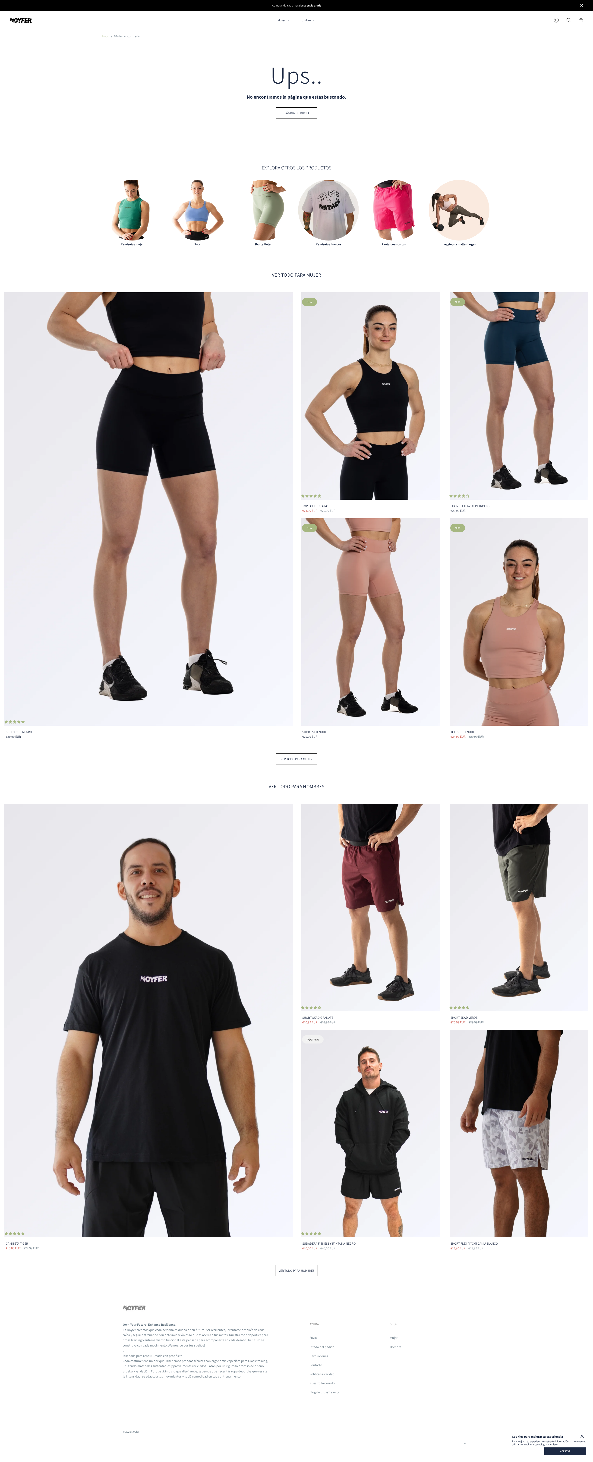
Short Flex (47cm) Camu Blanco (474, 1243)
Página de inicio (296, 113)
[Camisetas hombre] (328, 210)
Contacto (315, 1365)
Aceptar (565, 1451)
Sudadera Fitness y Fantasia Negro (329, 1243)
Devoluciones (318, 1356)
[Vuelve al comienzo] (465, 1443)
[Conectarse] (556, 20)
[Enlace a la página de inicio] (134, 1308)
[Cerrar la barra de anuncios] (581, 5)
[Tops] (197, 210)
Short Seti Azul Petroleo (470, 506)
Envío (313, 1338)
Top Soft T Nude (463, 732)
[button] (15, 722)
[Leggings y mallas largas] (459, 210)
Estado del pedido (321, 1347)
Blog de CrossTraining (324, 1392)
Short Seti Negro (19, 732)
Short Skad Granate (317, 1017)
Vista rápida (148, 509)
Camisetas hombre (328, 244)
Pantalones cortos (394, 244)
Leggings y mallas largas (459, 244)
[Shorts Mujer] (263, 210)
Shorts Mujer (263, 244)
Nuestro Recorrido (322, 1383)
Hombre (395, 1347)
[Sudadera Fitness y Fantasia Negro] (370, 1133)
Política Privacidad (321, 1374)
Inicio (105, 36)
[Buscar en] (569, 20)
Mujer (393, 1338)
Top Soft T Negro (315, 506)
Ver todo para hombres (296, 1270)
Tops (198, 244)
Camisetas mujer (132, 244)
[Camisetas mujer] (132, 210)
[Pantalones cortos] (393, 210)
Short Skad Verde (464, 1017)
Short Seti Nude (314, 732)
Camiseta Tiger (17, 1243)
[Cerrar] (582, 1436)
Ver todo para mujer (296, 759)
